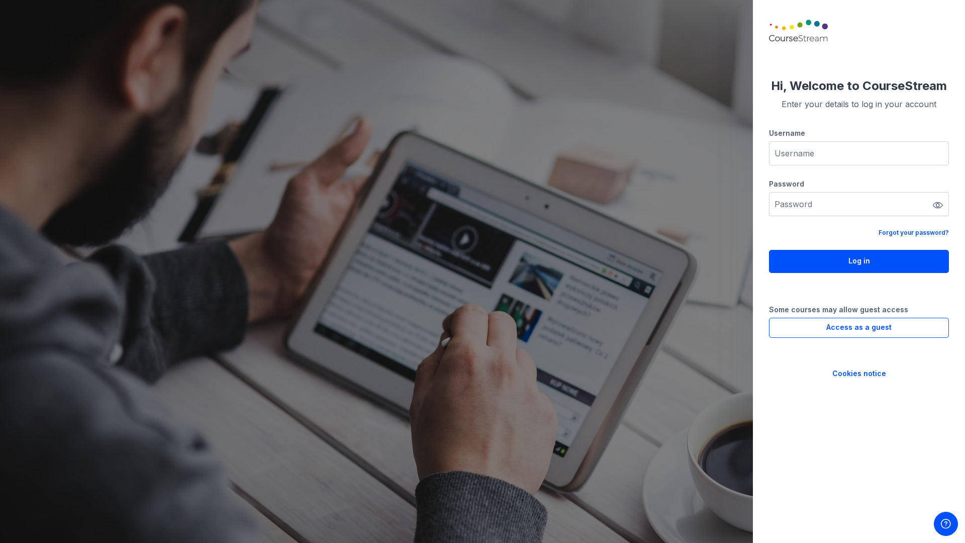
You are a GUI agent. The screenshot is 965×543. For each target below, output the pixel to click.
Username (787, 133)
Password (786, 183)
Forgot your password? (914, 232)
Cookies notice (859, 373)
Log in (859, 260)
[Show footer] (946, 524)
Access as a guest (859, 327)
